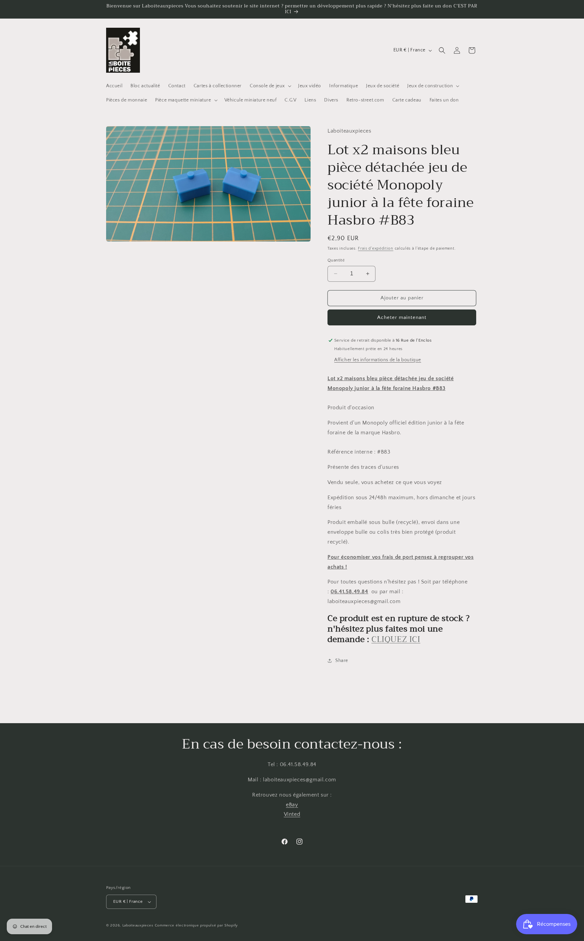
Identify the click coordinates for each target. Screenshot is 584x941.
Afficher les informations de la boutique (377, 360)
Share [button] (341, 660)
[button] (270, 86)
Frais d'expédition (375, 248)
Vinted (292, 814)
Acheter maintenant (402, 317)
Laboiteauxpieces (137, 925)
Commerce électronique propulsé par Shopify (196, 925)
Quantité (336, 260)
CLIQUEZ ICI (395, 639)
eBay (292, 805)
